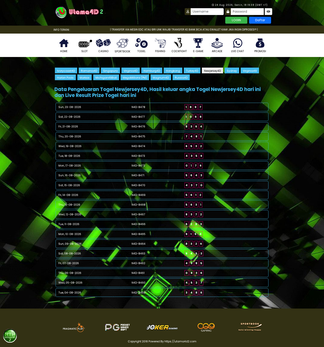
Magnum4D (161, 78)
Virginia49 (250, 71)
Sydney (232, 71)
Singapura (110, 71)
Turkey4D (192, 71)
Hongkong (173, 71)
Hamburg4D (151, 71)
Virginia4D (131, 71)
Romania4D (89, 71)
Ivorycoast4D (66, 71)
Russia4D (181, 78)
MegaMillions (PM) (135, 78)
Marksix (84, 78)
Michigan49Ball (106, 78)
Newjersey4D (212, 71)
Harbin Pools (65, 78)
